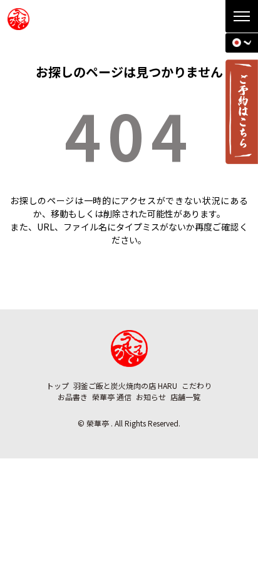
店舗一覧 (185, 396)
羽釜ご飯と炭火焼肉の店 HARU (125, 385)
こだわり (197, 385)
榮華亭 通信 (112, 396)
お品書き (73, 396)
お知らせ (151, 396)
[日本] (241, 42)
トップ (57, 385)
